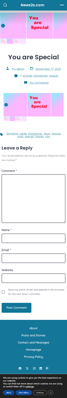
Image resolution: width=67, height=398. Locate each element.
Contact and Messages (33, 342)
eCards (27, 75)
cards (23, 133)
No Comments (39, 82)
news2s (53, 75)
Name (7, 230)
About (33, 328)
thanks (39, 136)
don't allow (24, 392)
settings (30, 386)
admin (20, 69)
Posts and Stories (33, 335)
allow (8, 392)
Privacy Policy (33, 356)
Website (7, 270)
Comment (9, 170)
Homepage (33, 349)
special (29, 136)
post (20, 136)
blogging (12, 133)
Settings (40, 392)
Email (6, 250)
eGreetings (41, 75)
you (47, 136)
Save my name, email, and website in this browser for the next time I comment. (36, 292)
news (46, 133)
